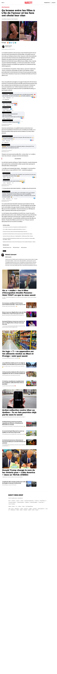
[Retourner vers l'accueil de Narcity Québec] (28, 3)
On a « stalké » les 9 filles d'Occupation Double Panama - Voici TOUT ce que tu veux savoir (19, 292)
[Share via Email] (13, 42)
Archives (17, 658)
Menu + (3, 2)
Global (23, 664)
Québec (19, 664)
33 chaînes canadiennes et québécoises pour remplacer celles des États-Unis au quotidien (13, 383)
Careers (22, 658)
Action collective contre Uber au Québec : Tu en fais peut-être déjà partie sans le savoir (19, 412)
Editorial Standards (20, 660)
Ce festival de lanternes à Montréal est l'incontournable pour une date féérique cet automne (13, 441)
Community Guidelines (12, 660)
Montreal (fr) (17, 666)
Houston (37, 667)
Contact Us (37, 658)
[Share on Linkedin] (9, 42)
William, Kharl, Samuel (30, 61)
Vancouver (26, 666)
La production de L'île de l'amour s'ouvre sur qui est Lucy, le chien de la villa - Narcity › (18, 233)
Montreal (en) (13, 667)
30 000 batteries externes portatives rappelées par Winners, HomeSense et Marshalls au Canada (12, 423)
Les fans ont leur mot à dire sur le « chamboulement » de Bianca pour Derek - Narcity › (18, 236)
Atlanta (29, 667)
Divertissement (5, 7)
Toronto (12, 666)
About (9, 658)
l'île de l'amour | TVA (5, 40)
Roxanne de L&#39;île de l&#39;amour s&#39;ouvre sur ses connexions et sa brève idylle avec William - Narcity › (19, 239)
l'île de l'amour (16, 247)
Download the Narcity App (29, 658)
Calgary (30, 666)
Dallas (18, 667)
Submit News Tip (43, 658)
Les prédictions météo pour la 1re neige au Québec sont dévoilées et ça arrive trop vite (14, 363)
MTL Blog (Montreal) (29, 664)
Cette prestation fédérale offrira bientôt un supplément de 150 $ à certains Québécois (13, 372)
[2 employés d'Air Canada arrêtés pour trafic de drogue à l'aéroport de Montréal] (31, 484)
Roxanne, (22, 56)
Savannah (25, 667)
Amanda (9, 70)
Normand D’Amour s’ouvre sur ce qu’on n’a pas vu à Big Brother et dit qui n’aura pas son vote (13, 323)
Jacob (3, 62)
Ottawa (21, 666)
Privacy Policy (41, 660)
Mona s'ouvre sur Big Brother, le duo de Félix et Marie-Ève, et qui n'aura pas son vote (14, 313)
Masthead (27, 660)
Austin (33, 667)
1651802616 (18, 158)
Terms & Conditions (11, 661)
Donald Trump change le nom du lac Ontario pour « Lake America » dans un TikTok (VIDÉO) (18, 472)
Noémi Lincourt (8, 45)
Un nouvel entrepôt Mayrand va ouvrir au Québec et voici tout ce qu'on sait (13, 431)
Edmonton (35, 666)
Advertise (13, 658)
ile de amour (24, 247)
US (16, 664)
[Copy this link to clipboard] (15, 42)
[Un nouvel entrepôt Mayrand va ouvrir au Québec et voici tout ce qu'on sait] (31, 433)
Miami (21, 667)
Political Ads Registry (33, 660)
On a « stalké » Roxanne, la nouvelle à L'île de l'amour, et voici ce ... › (14, 229)
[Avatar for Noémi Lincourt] (2, 254)
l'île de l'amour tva (7, 247)
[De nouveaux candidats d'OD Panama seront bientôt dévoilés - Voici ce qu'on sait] (31, 305)
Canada (13, 664)
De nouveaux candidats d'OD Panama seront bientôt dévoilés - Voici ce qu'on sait (13, 303)
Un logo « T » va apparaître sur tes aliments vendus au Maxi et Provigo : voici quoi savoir (18, 353)
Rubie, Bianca (20, 68)
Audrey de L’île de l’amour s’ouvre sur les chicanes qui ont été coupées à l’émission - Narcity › (19, 241)
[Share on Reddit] (8, 42)
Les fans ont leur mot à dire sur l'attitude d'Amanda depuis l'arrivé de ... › (15, 231)
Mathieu (14, 62)
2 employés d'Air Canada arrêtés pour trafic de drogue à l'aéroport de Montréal (14, 482)
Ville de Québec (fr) (41, 666)
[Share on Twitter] (11, 42)
